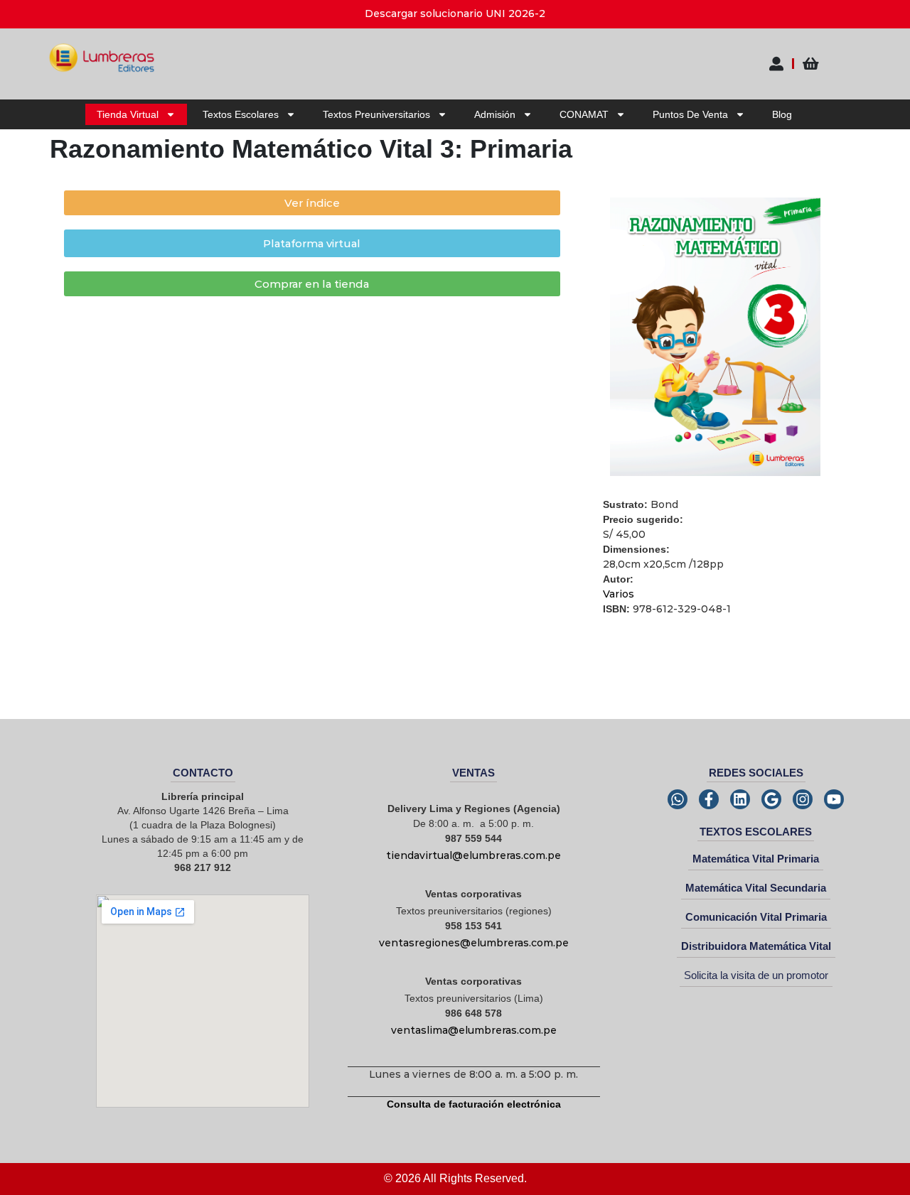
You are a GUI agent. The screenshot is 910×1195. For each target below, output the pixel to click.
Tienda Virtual (128, 114)
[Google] (771, 799)
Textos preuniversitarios (376, 114)
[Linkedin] (740, 799)
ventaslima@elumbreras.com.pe (474, 1030)
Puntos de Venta (690, 114)
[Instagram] (803, 799)
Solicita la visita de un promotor (756, 975)
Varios (618, 594)
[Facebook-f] (709, 799)
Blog (782, 114)
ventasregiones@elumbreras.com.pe (474, 942)
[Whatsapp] (677, 799)
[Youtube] (834, 799)
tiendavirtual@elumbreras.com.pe (473, 855)
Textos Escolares (241, 114)
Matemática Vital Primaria (755, 859)
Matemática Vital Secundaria (755, 888)
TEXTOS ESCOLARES (756, 832)
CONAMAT (584, 114)
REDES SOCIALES (756, 773)
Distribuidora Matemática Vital (756, 946)
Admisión (494, 114)
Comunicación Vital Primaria (756, 917)
